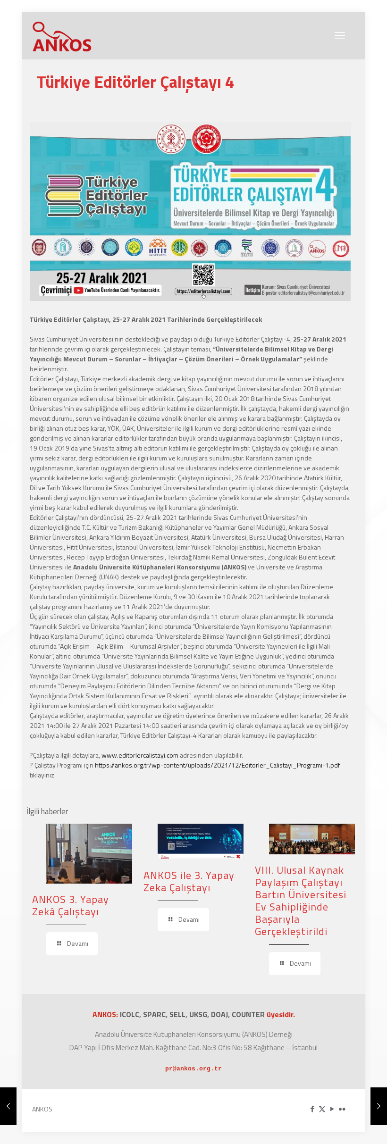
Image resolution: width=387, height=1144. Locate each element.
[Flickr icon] (341, 1108)
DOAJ (219, 1014)
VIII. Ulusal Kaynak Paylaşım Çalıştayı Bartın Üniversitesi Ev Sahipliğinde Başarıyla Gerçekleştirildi (300, 900)
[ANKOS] (62, 35)
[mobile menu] (340, 35)
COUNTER (249, 1014)
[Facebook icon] (312, 1108)
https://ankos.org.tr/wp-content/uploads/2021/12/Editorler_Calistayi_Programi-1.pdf (217, 765)
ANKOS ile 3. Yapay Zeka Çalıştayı (189, 881)
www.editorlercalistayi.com (139, 755)
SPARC (154, 1014)
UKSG (198, 1014)
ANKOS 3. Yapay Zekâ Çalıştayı (70, 905)
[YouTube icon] (332, 1108)
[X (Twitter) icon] (322, 1108)
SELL (177, 1014)
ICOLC (129, 1014)
